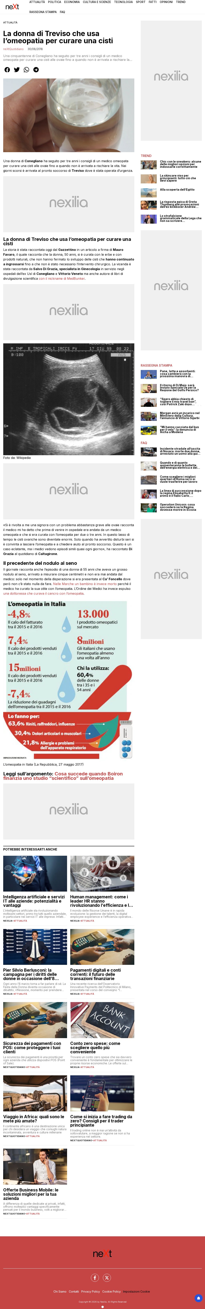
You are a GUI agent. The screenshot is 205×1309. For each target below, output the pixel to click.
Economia (72, 2)
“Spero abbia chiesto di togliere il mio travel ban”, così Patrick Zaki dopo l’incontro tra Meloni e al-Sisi (180, 401)
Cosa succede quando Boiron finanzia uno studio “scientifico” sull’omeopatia (63, 776)
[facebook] (7, 72)
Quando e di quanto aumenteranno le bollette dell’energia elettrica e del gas (178, 465)
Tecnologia (123, 2)
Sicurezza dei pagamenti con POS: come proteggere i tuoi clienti (32, 1047)
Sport (141, 2)
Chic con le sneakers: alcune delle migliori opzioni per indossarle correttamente (180, 164)
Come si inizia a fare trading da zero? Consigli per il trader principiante (101, 1121)
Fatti (153, 2)
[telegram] (36, 72)
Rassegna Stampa (43, 12)
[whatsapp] (26, 72)
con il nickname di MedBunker (62, 278)
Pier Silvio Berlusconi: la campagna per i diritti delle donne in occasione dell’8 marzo (30, 974)
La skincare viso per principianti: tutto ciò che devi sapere (178, 178)
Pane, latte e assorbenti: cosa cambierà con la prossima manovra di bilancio (177, 374)
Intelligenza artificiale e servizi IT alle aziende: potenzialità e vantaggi (34, 901)
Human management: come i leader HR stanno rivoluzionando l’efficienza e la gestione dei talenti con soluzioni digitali (100, 901)
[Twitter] (104, 1275)
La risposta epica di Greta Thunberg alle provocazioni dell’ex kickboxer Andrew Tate (179, 204)
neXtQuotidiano (13, 49)
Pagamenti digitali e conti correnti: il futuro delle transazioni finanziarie (95, 974)
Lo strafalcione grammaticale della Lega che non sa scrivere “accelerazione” (181, 218)
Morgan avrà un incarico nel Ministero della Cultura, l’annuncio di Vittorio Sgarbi (180, 415)
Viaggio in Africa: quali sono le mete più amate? (33, 1119)
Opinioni (166, 2)
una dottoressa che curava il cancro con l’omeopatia (43, 593)
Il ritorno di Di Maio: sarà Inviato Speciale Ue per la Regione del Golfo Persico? (179, 388)
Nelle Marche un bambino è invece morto (85, 584)
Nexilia (7, 920)
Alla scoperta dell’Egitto (177, 189)
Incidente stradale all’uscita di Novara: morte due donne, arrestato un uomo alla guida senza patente (180, 451)
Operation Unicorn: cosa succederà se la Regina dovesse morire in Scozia (178, 507)
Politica (54, 2)
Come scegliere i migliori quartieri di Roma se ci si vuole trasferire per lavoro (178, 479)
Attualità (37, 2)
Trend (181, 2)
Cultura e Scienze (97, 2)
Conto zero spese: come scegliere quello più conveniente (95, 1047)
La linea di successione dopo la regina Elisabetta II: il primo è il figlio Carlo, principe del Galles (180, 493)
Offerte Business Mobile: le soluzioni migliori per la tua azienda (30, 1194)
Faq (62, 12)
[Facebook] (92, 1275)
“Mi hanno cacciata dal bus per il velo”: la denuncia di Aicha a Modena (179, 429)
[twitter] (17, 72)
